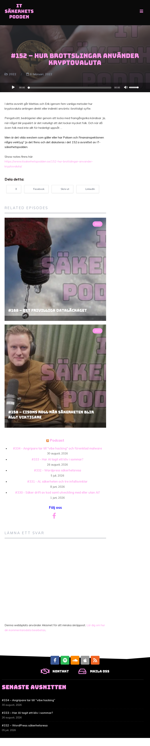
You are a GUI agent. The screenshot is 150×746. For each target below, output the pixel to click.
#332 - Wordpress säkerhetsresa (57, 470)
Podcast (57, 440)
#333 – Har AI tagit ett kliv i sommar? (27, 713)
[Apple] (85, 660)
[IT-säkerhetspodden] (19, 12)
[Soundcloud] (75, 660)
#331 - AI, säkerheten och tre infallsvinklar (57, 481)
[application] (75, 87)
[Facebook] (54, 660)
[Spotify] (65, 660)
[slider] (134, 87)
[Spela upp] (13, 87)
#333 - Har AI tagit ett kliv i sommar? (57, 459)
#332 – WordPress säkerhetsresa (25, 725)
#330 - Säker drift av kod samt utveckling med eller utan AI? (57, 492)
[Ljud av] (126, 88)
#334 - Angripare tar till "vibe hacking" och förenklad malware (57, 448)
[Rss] (95, 660)
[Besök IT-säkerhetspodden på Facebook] (54, 517)
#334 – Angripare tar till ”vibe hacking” (28, 700)
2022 (12, 74)
